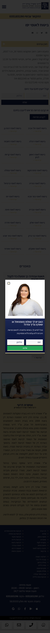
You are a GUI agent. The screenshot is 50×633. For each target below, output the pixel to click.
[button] (9, 283)
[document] (25, 316)
